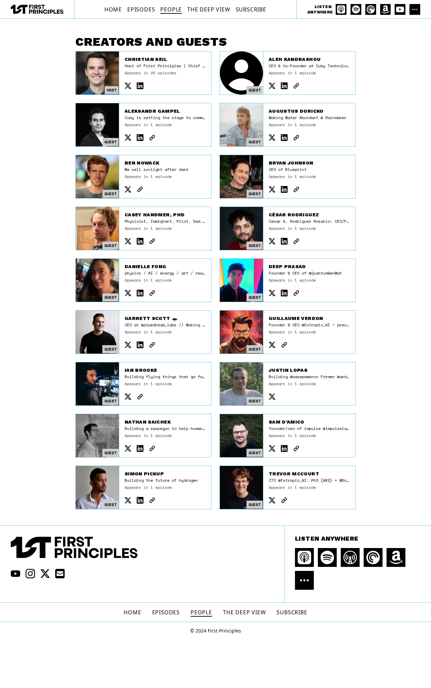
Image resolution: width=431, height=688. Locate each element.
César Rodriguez (294, 214)
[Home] (37, 9)
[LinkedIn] (140, 85)
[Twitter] (128, 85)
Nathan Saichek (148, 422)
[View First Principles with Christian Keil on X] (45, 573)
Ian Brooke (141, 370)
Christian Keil (146, 59)
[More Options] (414, 9)
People (171, 9)
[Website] (296, 85)
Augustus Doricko (296, 111)
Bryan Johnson (291, 162)
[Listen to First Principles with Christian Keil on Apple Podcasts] (341, 9)
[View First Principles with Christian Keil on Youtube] (15, 573)
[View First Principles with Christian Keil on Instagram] (30, 573)
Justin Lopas (288, 370)
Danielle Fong (145, 266)
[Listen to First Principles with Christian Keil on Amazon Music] (385, 9)
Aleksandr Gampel (152, 111)
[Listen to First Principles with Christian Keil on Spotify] (356, 9)
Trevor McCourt (294, 473)
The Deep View (208, 9)
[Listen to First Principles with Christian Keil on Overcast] (350, 557)
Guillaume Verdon (296, 318)
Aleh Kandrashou (295, 59)
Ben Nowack (142, 162)
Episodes (141, 9)
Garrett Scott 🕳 (151, 318)
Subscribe (251, 9)
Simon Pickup (144, 473)
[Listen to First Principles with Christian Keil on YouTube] (400, 9)
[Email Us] (60, 573)
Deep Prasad (287, 266)
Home (113, 9)
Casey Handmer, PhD (155, 214)
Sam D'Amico (286, 422)
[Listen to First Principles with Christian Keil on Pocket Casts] (370, 9)
